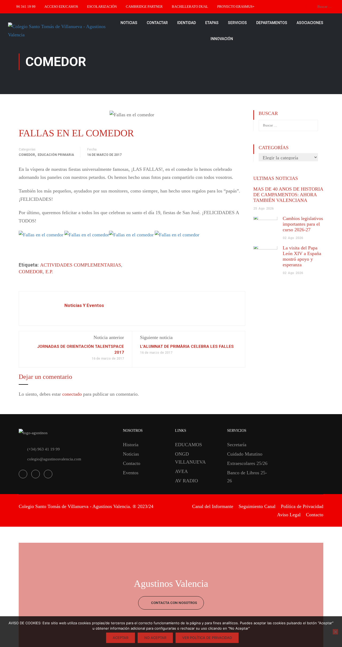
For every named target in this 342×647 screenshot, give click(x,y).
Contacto (131, 463)
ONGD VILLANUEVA (190, 458)
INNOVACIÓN (222, 39)
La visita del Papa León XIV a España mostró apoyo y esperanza (302, 256)
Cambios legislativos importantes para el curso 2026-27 (303, 224)
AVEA (181, 471)
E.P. (49, 271)
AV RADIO (186, 480)
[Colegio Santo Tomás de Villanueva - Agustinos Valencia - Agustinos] (59, 30)
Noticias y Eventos (84, 305)
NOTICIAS (129, 23)
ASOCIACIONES (310, 23)
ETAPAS (212, 23)
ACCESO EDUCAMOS (61, 7)
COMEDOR (31, 271)
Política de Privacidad (302, 506)
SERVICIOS (237, 23)
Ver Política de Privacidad (207, 638)
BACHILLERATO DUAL (190, 7)
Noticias (131, 454)
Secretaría (236, 444)
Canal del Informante (212, 506)
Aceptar (120, 638)
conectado (72, 394)
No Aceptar (155, 638)
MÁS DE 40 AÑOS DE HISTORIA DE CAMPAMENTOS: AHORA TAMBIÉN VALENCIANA (288, 194)
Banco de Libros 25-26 (247, 476)
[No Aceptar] (335, 631)
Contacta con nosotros (173, 603)
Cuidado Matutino (244, 454)
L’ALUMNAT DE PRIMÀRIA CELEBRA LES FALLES (187, 346)
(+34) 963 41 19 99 (43, 449)
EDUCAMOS (188, 444)
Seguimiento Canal (257, 506)
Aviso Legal (289, 514)
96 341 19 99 (26, 7)
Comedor (27, 155)
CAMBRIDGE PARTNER (144, 7)
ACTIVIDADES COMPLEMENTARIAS (80, 265)
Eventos (130, 472)
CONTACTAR (157, 23)
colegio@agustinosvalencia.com (54, 459)
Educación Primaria (56, 155)
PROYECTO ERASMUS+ (235, 7)
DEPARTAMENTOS (271, 23)
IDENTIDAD (186, 23)
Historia (130, 444)
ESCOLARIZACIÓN (102, 7)
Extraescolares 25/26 (247, 463)
